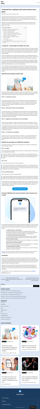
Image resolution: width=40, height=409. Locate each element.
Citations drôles (3, 304)
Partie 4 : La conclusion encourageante (10, 35)
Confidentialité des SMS (4, 315)
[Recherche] (37, 2)
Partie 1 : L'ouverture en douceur (9, 31)
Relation (2, 311)
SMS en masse (3, 302)
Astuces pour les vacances (5, 306)
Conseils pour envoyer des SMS (5, 319)
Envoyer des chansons (4, 313)
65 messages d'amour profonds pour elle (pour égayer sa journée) (10, 290)
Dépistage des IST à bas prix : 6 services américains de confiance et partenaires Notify (13, 296)
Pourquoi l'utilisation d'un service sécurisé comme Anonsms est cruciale (14, 41)
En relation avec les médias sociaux (6, 317)
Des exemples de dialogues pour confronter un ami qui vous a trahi (30, 378)
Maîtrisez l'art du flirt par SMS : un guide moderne (29, 346)
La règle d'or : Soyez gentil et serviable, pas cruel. (10, 29)
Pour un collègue (6, 37)
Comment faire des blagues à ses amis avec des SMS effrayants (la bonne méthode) (13, 298)
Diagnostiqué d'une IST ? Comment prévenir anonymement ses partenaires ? (12, 292)
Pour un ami (6, 38)
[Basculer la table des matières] (24, 28)
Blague (2, 308)
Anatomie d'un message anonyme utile (9, 30)
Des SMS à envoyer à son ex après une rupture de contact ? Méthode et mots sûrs (9, 379)
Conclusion (5, 42)
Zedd (3, 384)
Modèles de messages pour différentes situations (11, 36)
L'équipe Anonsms (6, 352)
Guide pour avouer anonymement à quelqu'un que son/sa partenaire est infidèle (9, 348)
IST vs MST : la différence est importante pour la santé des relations (11, 294)
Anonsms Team (16, 14)
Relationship (8, 272)
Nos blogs (3, 2)
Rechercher (3, 284)
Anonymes (3, 251)
